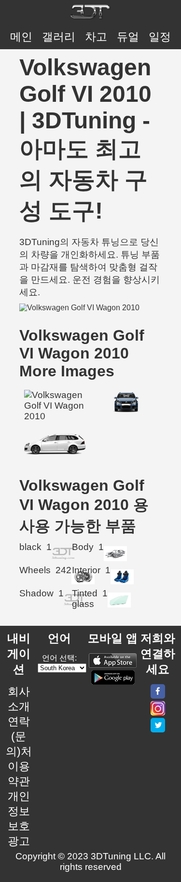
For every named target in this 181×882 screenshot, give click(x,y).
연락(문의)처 (19, 736)
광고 (19, 841)
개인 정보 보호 (19, 811)
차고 (96, 36)
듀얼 (128, 36)
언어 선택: (59, 658)
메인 (21, 36)
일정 (160, 36)
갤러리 (58, 36)
